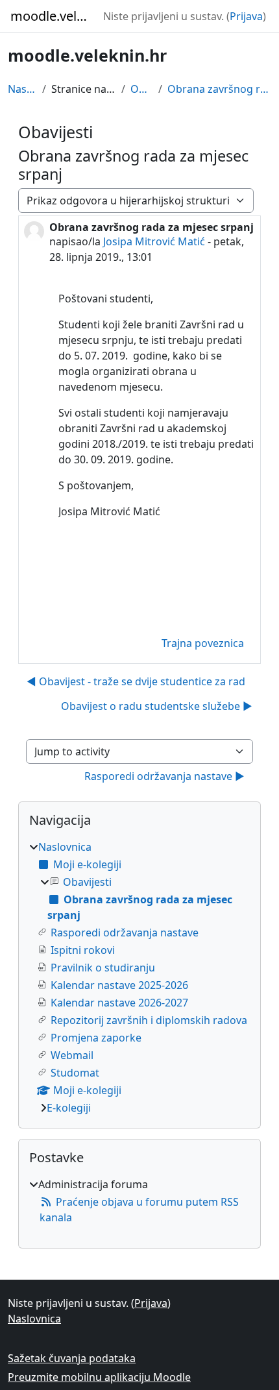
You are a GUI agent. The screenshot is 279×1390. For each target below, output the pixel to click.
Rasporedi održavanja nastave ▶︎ (164, 776)
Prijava (246, 16)
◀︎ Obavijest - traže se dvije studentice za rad (136, 681)
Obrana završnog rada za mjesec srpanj (219, 89)
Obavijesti (141, 89)
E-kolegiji (69, 1108)
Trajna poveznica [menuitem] (203, 643)
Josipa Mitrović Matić (154, 241)
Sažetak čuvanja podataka (72, 1358)
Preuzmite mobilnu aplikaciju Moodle (99, 1377)
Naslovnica (22, 89)
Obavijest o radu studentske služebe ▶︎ (156, 706)
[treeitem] (139, 977)
